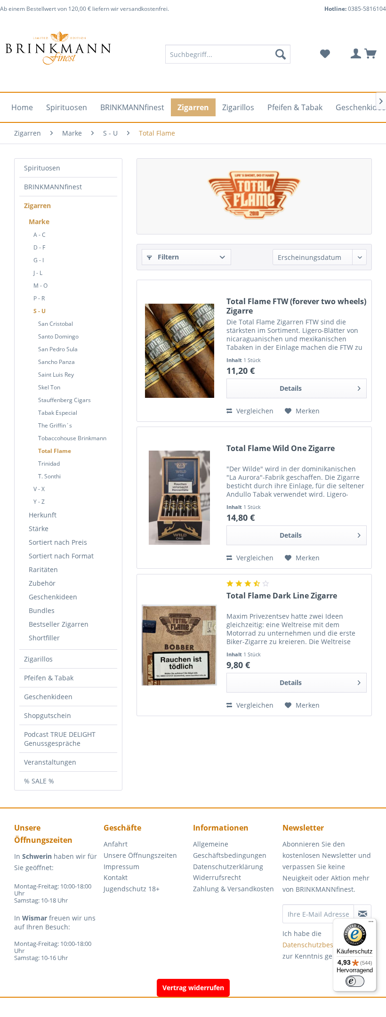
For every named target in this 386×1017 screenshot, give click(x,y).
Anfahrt (116, 843)
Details (291, 388)
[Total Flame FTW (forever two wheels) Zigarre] (179, 351)
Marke (39, 221)
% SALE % (39, 780)
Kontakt (116, 877)
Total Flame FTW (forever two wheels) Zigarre (296, 306)
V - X (39, 489)
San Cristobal (55, 324)
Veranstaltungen (50, 762)
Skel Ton (49, 387)
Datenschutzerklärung (228, 866)
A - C (39, 235)
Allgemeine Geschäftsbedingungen (229, 849)
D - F (39, 247)
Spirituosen (42, 167)
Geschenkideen (53, 596)
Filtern (167, 256)
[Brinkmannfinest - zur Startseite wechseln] (58, 54)
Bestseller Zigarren (58, 624)
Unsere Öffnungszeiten (140, 855)
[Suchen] (280, 54)
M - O (40, 286)
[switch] (355, 981)
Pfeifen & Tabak (48, 677)
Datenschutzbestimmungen (326, 944)
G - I (38, 260)
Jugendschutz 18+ (132, 888)
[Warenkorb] (371, 54)
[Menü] (371, 923)
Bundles (42, 610)
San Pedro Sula (58, 349)
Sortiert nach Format (61, 555)
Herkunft (42, 514)
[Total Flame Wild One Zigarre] (179, 498)
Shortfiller (44, 637)
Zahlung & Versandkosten (233, 888)
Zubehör (42, 583)
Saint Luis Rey (56, 375)
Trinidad (49, 464)
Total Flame (54, 451)
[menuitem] (228, 54)
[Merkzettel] (324, 54)
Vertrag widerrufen (193, 987)
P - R (39, 298)
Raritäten (43, 569)
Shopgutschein (47, 715)
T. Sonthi (49, 476)
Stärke (38, 528)
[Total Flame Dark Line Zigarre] (179, 645)
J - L (37, 273)
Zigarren (37, 205)
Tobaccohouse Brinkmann (72, 438)
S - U (39, 311)
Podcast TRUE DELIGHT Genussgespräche (60, 739)
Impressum (121, 866)
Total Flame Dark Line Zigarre (281, 596)
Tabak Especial (57, 413)
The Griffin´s (55, 425)
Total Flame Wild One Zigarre (280, 448)
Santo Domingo (58, 336)
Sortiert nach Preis (58, 542)
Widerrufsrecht (217, 877)
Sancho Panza (56, 362)
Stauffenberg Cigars (64, 400)
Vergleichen (253, 410)
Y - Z (39, 502)
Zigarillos (38, 658)
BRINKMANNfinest (53, 186)
